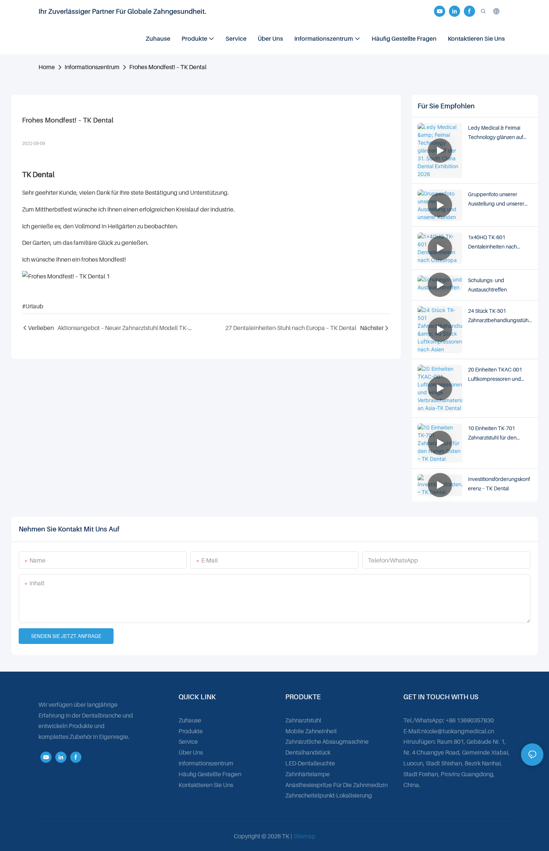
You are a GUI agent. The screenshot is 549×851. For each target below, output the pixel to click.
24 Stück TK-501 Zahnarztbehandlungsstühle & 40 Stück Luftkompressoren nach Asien (499, 316)
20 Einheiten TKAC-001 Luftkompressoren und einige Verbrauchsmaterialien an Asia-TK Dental (497, 374)
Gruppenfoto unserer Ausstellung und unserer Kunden (496, 199)
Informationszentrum (92, 67)
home (46, 67)
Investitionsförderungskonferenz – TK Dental (499, 483)
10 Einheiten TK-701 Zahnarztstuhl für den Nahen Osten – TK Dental (496, 433)
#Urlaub (32, 306)
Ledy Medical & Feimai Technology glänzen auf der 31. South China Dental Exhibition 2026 (499, 133)
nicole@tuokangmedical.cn (457, 731)
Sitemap (304, 836)
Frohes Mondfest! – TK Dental (168, 67)
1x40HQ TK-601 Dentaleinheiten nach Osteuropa (492, 242)
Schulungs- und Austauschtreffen (487, 285)
